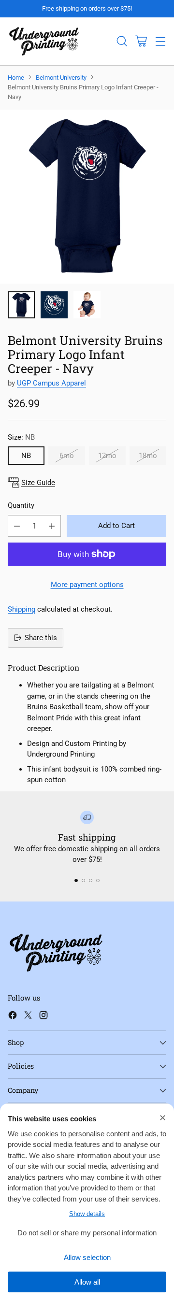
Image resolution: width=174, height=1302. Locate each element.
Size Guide (38, 482)
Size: (21, 437)
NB (26, 455)
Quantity (21, 505)
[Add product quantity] (51, 525)
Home (16, 77)
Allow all (87, 1282)
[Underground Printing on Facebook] (12, 1016)
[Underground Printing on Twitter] (28, 1016)
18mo (148, 455)
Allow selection (87, 1257)
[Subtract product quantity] (17, 525)
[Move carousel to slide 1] (76, 880)
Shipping (21, 609)
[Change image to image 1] (21, 304)
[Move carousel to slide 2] (83, 880)
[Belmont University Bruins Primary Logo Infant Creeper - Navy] (87, 197)
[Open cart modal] (141, 41)
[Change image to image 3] (87, 304)
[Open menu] (160, 41)
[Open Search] (121, 41)
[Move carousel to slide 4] (98, 880)
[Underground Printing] (44, 41)
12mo (107, 455)
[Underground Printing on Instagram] (43, 1016)
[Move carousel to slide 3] (90, 880)
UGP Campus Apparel (51, 383)
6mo (66, 455)
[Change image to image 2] (54, 304)
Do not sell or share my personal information (87, 1233)
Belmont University (61, 77)
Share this (41, 637)
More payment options (87, 584)
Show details (87, 1213)
